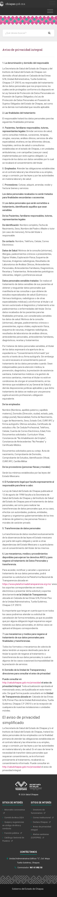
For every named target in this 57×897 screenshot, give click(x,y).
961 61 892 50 (36, 867)
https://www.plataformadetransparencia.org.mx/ (27, 584)
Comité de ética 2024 (14, 817)
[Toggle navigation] (52, 3)
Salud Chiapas (32, 794)
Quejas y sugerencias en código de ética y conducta (13, 825)
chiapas (15, 3)
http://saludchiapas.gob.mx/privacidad (21, 682)
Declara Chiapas (40, 822)
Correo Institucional (42, 817)
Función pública (11, 833)
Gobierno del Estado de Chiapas (28, 889)
